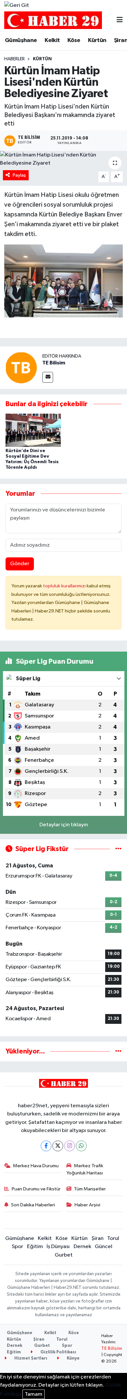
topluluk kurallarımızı (65, 585)
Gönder (19, 564)
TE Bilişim (111, 1349)
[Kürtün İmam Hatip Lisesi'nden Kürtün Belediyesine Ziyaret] (63, 159)
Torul (113, 1238)
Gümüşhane (21, 40)
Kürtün (97, 40)
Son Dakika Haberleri (33, 1204)
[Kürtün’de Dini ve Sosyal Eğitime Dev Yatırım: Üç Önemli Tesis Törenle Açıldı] (33, 430)
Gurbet (64, 1255)
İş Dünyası (58, 1246)
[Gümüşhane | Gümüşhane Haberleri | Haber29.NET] (53, 20)
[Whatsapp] (81, 1146)
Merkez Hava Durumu (36, 1165)
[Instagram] (69, 1146)
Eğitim (35, 1246)
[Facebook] (46, 1146)
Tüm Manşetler (90, 1188)
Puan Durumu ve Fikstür (36, 1188)
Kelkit (52, 40)
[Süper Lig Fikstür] (118, 849)
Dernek (82, 1246)
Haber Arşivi (87, 1204)
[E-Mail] (47, 377)
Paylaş (19, 175)
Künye (72, 1358)
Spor (17, 1246)
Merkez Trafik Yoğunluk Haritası (85, 1169)
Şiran (98, 1238)
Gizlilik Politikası (57, 1352)
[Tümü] (118, 1051)
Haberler (14, 59)
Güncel (103, 1246)
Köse (73, 40)
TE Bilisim (53, 362)
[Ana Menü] (120, 20)
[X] (57, 1146)
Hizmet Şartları (30, 1358)
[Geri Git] (16, 5)
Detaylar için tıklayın (63, 825)
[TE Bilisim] (21, 367)
